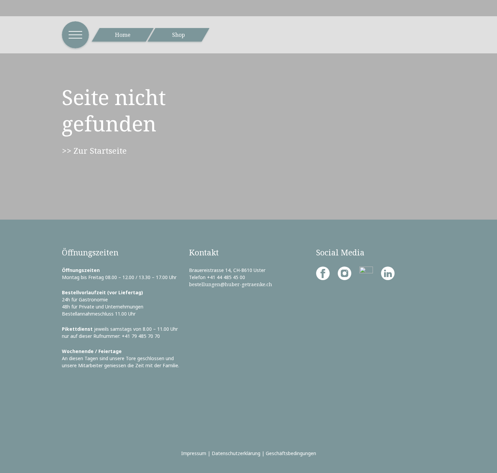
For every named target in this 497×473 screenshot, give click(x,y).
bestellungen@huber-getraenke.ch (230, 284)
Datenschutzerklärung (236, 453)
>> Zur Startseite (94, 150)
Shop (178, 35)
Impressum (193, 453)
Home (123, 35)
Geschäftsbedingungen (291, 453)
